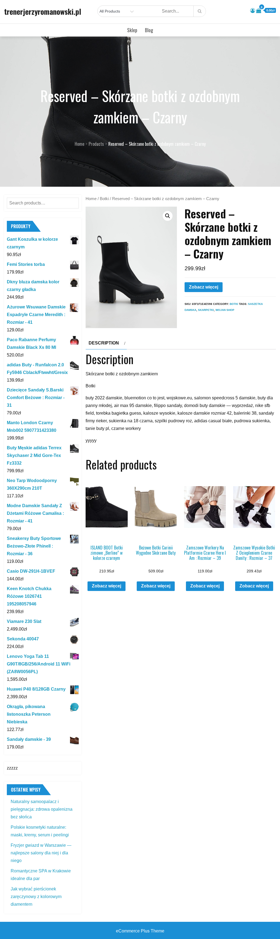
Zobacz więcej (203, 287)
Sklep (132, 30)
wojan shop (224, 309)
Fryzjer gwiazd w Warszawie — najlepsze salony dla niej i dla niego (41, 853)
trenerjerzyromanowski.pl (42, 11)
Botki (104, 199)
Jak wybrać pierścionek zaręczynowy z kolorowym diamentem (36, 897)
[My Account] (252, 10)
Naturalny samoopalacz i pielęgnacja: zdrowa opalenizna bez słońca (41, 809)
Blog (149, 30)
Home (91, 199)
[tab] (106, 343)
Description (104, 343)
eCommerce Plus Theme (140, 931)
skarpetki (206, 309)
